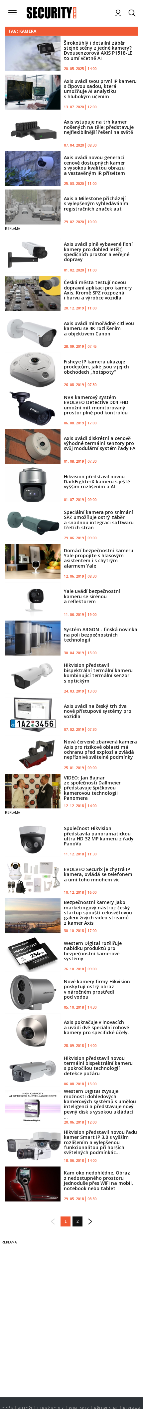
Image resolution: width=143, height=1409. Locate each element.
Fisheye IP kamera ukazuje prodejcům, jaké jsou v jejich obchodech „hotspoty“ (96, 366)
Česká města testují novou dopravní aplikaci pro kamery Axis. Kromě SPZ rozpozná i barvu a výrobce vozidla (98, 290)
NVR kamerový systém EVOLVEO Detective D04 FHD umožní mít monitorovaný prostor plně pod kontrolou (96, 405)
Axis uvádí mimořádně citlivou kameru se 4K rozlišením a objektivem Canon (99, 328)
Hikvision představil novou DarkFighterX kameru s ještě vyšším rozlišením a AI (97, 481)
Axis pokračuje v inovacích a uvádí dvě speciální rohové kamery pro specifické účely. (96, 1027)
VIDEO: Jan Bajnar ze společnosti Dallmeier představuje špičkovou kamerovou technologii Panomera (92, 787)
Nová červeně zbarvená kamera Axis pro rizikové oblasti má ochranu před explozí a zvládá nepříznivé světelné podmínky (100, 749)
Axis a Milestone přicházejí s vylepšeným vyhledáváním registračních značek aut (96, 203)
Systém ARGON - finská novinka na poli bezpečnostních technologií (100, 634)
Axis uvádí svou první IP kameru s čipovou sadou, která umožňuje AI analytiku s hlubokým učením (100, 89)
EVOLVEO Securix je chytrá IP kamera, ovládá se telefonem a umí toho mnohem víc (98, 874)
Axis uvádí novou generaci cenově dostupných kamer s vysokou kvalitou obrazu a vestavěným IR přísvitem (94, 165)
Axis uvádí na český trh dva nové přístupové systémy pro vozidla (97, 711)
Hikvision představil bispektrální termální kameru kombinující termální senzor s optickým (98, 673)
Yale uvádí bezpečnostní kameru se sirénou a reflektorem (92, 596)
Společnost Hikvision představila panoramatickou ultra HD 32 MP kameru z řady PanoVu (99, 836)
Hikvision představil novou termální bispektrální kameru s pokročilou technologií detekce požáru (98, 1066)
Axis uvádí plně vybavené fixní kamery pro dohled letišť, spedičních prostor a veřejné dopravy (98, 251)
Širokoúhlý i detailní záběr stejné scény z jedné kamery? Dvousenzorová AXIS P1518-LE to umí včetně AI (98, 50)
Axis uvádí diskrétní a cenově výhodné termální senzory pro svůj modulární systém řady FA (99, 443)
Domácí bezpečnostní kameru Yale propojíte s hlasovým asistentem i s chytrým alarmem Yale (98, 558)
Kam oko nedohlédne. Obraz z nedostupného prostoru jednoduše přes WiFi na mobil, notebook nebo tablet (98, 1180)
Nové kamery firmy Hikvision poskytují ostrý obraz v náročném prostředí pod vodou (97, 989)
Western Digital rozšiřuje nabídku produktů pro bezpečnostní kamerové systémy (93, 951)
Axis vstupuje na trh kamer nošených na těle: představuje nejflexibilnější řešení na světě (99, 127)
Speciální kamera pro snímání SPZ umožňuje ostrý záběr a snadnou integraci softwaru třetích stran (99, 520)
